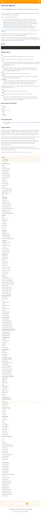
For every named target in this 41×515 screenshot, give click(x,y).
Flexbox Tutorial (5, 484)
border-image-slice (6, 292)
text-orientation (5, 456)
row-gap (4, 395)
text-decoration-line (6, 320)
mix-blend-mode (6, 305)
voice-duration (5, 426)
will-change (4, 457)
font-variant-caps (6, 367)
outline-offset (5, 452)
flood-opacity (5, 449)
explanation (7, 17)
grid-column (5, 178)
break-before (5, 257)
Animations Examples (7, 482)
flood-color (4, 447)
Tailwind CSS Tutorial (7, 492)
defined (17, 122)
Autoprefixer (12, 147)
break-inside (5, 258)
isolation (4, 303)
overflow (4, 339)
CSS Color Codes (6, 477)
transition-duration (6, 235)
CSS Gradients (5, 315)
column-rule (4, 265)
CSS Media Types (6, 487)
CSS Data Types (5, 469)
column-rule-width (6, 270)
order (3, 228)
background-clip (5, 332)
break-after (4, 255)
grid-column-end (6, 173)
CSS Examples (5, 464)
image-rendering (6, 302)
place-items (4, 392)
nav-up (3, 409)
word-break (4, 354)
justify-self (4, 389)
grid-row (4, 186)
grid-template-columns (7, 190)
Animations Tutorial (6, 481)
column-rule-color (6, 267)
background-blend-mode (7, 330)
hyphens (4, 350)
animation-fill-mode (6, 206)
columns (4, 260)
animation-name (6, 210)
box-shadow (5, 298)
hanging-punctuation (7, 399)
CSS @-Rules (5, 471)
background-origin (6, 334)
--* (2, 437)
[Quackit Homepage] (3, 2)
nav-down (4, 411)
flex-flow (4, 222)
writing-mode (5, 459)
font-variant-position (6, 374)
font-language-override (7, 362)
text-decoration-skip (6, 325)
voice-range (4, 429)
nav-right (4, 414)
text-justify (4, 406)
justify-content (5, 386)
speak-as (4, 422)
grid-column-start (6, 177)
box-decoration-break (7, 444)
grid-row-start (5, 185)
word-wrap (4, 355)
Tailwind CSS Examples (7, 494)
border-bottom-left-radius (8, 282)
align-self (4, 381)
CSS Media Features (6, 489)
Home (10, 509)
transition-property (6, 237)
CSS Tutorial (5, 479)
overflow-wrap (5, 340)
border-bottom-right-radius (8, 283)
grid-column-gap (6, 175)
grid (3, 195)
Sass (30, 152)
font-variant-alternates (7, 366)
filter (3, 300)
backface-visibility (6, 242)
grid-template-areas (6, 188)
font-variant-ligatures (7, 370)
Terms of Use (22, 509)
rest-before (4, 419)
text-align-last (5, 404)
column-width (5, 273)
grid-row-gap (5, 183)
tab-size (4, 401)
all (2, 439)
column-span (5, 272)
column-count (5, 262)
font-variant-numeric (6, 372)
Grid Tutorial (5, 486)
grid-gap (4, 180)
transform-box (5, 248)
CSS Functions (5, 467)
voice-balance (5, 424)
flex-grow (4, 223)
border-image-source (7, 290)
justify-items (5, 387)
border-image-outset (7, 287)
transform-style (5, 252)
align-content (5, 377)
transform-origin (5, 250)
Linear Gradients (6, 312)
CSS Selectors (5, 472)
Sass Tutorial (5, 495)
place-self (4, 394)
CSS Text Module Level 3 (26, 122)
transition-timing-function (8, 238)
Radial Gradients (6, 313)
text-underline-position (7, 327)
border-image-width (6, 293)
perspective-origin (6, 245)
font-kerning (5, 361)
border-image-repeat (7, 288)
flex (3, 217)
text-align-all (5, 402)
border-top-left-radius (7, 278)
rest (3, 421)
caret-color (4, 297)
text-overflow (5, 347)
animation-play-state (7, 211)
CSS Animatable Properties (8, 474)
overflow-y (4, 344)
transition (4, 232)
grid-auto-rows (5, 172)
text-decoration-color (7, 323)
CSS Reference (5, 462)
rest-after (4, 417)
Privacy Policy (29, 509)
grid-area (4, 167)
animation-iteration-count (8, 208)
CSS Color (4, 476)
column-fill (4, 263)
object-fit (4, 307)
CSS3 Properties (6, 163)
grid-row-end (5, 181)
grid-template (5, 193)
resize (3, 345)
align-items (4, 379)
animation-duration (6, 205)
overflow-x (4, 342)
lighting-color (5, 451)
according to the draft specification (10, 30)
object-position (5, 308)
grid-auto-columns (6, 168)
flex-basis (4, 218)
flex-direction (5, 220)
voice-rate (4, 431)
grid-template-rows (6, 191)
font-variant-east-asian (7, 369)
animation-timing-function (8, 213)
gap (3, 384)
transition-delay (5, 233)
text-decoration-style (7, 322)
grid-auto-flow (5, 170)
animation (4, 200)
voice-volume (5, 434)
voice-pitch (4, 427)
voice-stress (5, 432)
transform (4, 247)
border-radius (5, 277)
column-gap (5, 382)
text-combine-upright (7, 454)
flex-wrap (4, 226)
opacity (3, 310)
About (13, 509)
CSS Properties (5, 466)
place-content (5, 390)
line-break (4, 352)
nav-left (4, 412)
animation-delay (6, 201)
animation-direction (6, 203)
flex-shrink (4, 225)
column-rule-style (6, 268)
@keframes (4, 198)
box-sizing (4, 442)
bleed (3, 441)
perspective (4, 243)
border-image (5, 285)
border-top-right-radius (7, 280)
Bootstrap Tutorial (6, 491)
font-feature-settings (7, 359)
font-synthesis (5, 364)
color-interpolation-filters (7, 446)
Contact (17, 509)
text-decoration (5, 318)
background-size (6, 335)
